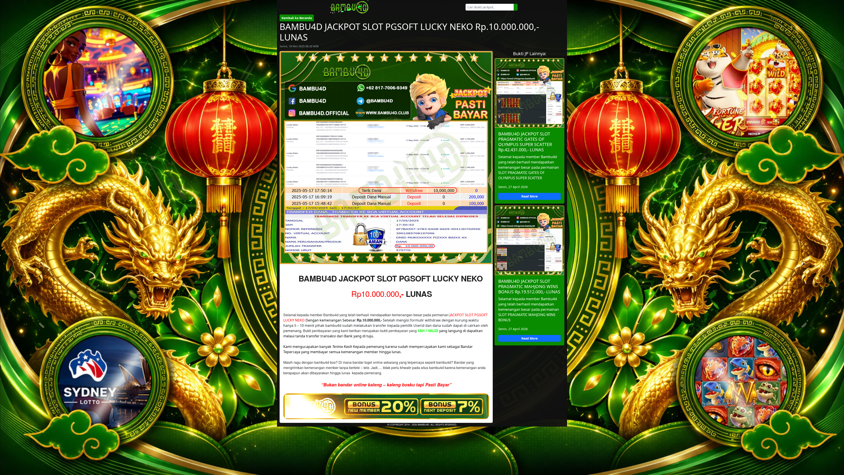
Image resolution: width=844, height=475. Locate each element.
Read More (529, 196)
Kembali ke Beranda (297, 18)
